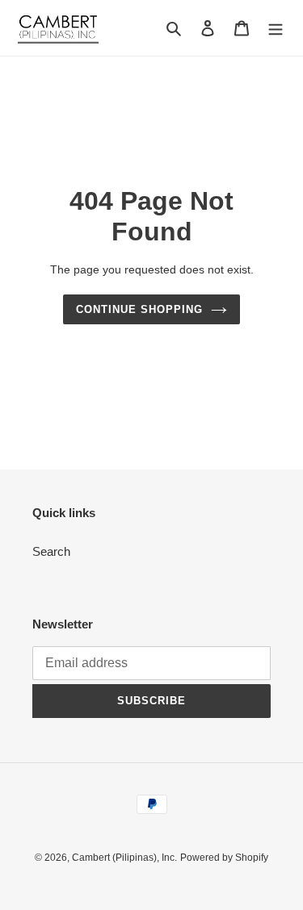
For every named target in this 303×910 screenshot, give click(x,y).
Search (51, 551)
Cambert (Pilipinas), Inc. (124, 857)
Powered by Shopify (224, 857)
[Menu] (275, 27)
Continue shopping (140, 309)
